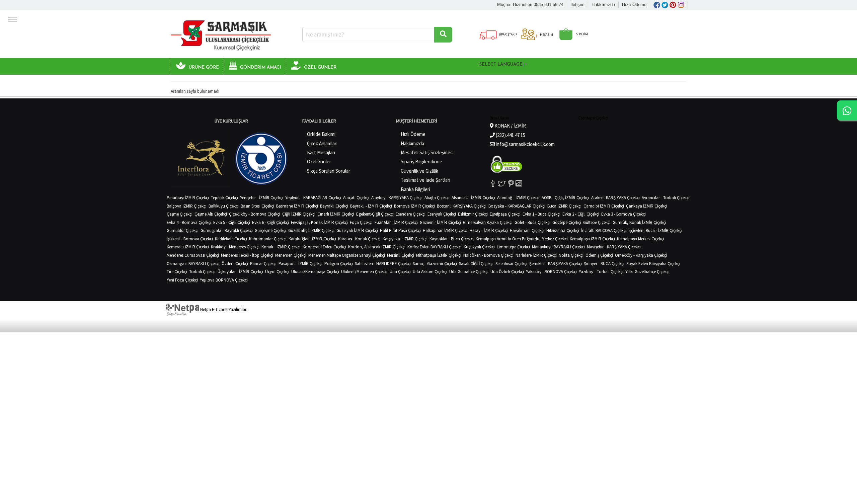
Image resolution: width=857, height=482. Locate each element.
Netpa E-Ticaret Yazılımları (223, 309)
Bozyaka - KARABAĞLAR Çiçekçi (516, 206)
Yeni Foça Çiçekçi (182, 280)
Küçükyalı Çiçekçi (479, 247)
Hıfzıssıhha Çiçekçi (562, 230)
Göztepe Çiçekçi (566, 222)
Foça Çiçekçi (361, 222)
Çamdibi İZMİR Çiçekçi (603, 206)
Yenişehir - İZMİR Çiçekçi (261, 197)
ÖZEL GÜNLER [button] (320, 67)
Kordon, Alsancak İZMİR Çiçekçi (376, 247)
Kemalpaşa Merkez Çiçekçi (640, 239)
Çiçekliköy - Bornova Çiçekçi (254, 214)
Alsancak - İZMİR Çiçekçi (473, 197)
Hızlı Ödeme (634, 4)
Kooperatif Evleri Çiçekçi (324, 247)
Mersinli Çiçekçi (400, 255)
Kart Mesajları (321, 152)
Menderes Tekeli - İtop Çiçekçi (247, 255)
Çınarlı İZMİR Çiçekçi (335, 214)
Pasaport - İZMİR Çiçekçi (300, 263)
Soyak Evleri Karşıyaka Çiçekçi (653, 263)
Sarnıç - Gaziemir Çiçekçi (435, 263)
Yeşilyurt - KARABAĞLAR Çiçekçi (313, 197)
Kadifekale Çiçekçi (231, 239)
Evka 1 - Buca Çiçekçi (541, 214)
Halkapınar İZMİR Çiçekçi (445, 230)
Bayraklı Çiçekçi (334, 206)
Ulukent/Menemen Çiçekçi (364, 271)
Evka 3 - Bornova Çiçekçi (623, 214)
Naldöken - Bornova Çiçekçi (488, 255)
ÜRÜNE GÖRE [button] (204, 67)
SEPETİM (581, 34)
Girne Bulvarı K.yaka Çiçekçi (488, 222)
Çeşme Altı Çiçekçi (210, 214)
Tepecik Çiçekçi (224, 197)
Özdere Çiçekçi (235, 263)
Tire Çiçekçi (177, 271)
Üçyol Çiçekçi (277, 271)
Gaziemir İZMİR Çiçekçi (440, 222)
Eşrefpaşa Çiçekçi (505, 214)
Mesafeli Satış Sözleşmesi (427, 152)
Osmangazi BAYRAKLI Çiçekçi (193, 263)
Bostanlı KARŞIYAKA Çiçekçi (461, 206)
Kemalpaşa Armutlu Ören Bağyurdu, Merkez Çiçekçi (522, 239)
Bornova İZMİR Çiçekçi (414, 206)
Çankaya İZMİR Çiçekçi (646, 206)
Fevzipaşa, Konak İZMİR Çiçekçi (319, 222)
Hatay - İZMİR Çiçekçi (489, 230)
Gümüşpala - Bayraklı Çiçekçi (227, 230)
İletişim (577, 4)
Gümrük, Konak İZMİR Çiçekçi (639, 222)
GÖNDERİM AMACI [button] (260, 67)
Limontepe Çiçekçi (513, 247)
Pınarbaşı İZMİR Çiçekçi (188, 197)
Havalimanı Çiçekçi (527, 230)
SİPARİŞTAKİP (507, 34)
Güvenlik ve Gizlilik (419, 171)
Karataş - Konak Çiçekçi (359, 239)
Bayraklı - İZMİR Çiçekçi (371, 206)
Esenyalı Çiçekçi (441, 214)
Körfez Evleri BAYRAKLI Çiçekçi (434, 247)
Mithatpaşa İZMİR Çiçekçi (438, 255)
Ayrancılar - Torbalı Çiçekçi (666, 197)
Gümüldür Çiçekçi (183, 230)
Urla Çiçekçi (400, 271)
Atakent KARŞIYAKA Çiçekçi (615, 197)
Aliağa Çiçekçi (437, 197)
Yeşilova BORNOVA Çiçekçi (224, 280)
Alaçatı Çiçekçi (356, 197)
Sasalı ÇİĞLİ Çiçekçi (476, 263)
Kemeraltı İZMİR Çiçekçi (188, 247)
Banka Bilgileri (415, 189)
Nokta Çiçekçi (571, 255)
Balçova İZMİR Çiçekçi (187, 206)
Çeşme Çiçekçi (179, 214)
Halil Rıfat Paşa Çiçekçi (400, 230)
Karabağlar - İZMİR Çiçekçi (312, 239)
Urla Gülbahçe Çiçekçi (468, 271)
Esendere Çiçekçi (410, 214)
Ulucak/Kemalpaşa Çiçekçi (315, 271)
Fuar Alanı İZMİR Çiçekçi (396, 222)
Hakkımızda (603, 4)
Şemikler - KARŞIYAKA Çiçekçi (555, 263)
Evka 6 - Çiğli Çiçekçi (270, 222)
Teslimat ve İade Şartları (425, 180)
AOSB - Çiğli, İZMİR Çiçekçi (565, 197)
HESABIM (546, 34)
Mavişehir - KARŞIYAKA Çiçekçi (614, 247)
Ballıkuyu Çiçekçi (224, 206)
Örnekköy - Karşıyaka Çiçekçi (641, 255)
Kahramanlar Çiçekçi (268, 239)
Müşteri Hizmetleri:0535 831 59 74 (530, 4)
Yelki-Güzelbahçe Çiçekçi (647, 271)
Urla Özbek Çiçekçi (507, 271)
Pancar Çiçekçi (263, 263)
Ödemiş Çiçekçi (599, 255)
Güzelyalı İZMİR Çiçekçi (357, 230)
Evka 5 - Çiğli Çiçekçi (231, 222)
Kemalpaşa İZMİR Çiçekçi (592, 239)
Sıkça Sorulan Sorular (328, 171)
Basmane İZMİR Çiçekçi (297, 206)
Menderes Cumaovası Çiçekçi (193, 255)
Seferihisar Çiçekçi (511, 263)
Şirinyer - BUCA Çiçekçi (604, 263)
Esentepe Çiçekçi (593, 118)
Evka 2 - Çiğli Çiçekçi (580, 214)
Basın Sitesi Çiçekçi (257, 206)
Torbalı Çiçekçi (202, 271)
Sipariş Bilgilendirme (421, 161)
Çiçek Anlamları (322, 143)
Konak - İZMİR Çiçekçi (281, 247)
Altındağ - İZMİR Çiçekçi (518, 197)
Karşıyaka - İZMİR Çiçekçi (405, 239)
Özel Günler (319, 161)
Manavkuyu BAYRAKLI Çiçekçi (558, 247)
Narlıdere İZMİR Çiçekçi (536, 255)
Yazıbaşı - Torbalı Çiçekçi (601, 271)
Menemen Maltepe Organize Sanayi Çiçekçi (346, 255)
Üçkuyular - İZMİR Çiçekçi (240, 271)
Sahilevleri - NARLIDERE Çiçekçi (383, 263)
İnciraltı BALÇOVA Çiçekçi (603, 230)
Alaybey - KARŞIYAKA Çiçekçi (396, 197)
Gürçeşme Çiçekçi (270, 230)
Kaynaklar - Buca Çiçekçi (452, 239)
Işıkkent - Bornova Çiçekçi (190, 239)
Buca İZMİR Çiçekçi (564, 206)
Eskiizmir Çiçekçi (473, 214)
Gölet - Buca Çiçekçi (532, 222)
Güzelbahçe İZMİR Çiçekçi (311, 230)
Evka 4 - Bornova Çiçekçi (189, 222)
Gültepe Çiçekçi (597, 222)
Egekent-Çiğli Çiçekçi (375, 214)
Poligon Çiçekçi (338, 263)
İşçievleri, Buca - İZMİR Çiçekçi (655, 230)
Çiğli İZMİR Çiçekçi (298, 214)
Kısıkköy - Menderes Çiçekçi (235, 247)
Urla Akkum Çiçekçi (430, 271)
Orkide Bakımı (321, 134)
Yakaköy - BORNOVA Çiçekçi (551, 271)
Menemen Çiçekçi (290, 255)
